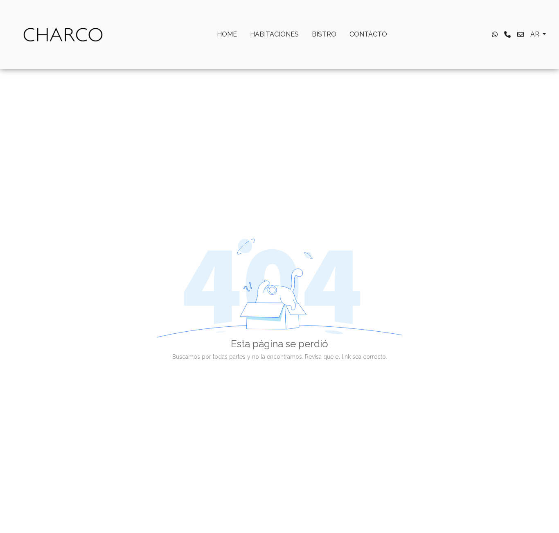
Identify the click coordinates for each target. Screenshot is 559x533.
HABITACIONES (274, 34)
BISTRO (324, 34)
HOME (227, 34)
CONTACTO (368, 34)
